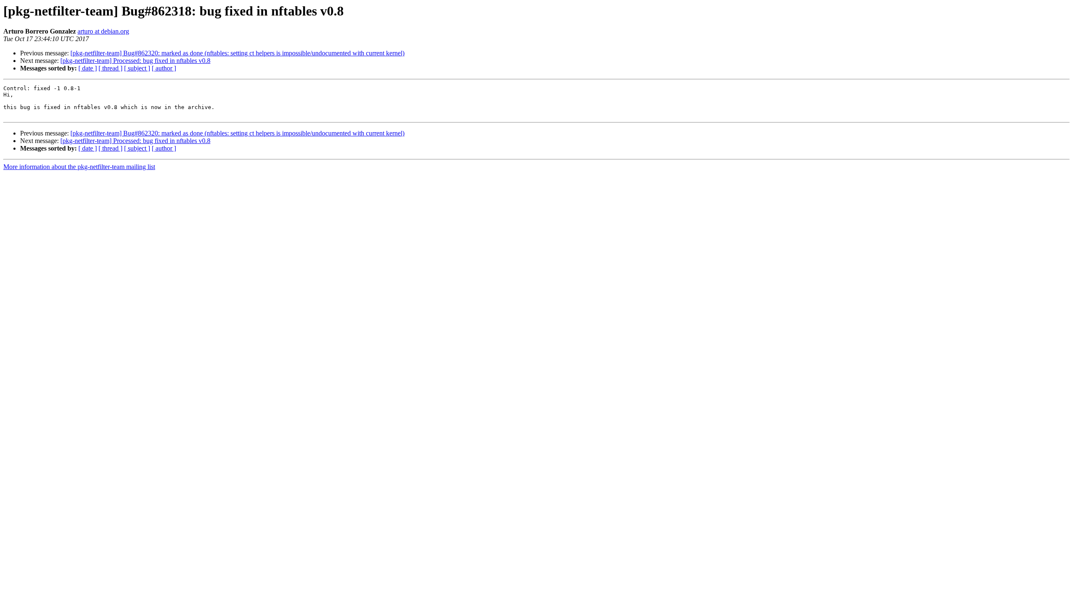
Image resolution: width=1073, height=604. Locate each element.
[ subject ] (137, 68)
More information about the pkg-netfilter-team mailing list (79, 166)
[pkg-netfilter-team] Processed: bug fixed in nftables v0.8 (135, 60)
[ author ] (164, 68)
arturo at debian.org (103, 31)
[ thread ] (110, 68)
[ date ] (87, 68)
